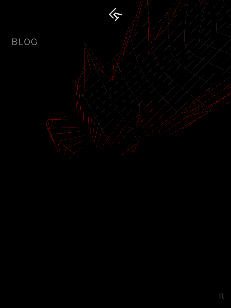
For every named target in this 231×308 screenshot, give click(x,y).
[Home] (115, 14)
